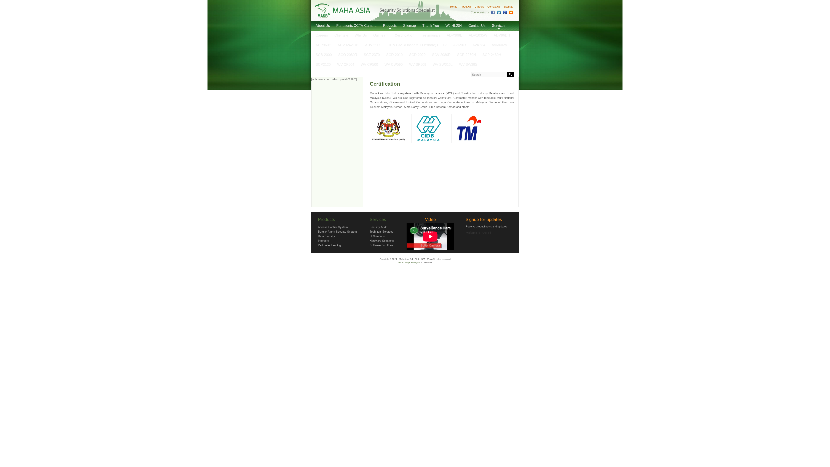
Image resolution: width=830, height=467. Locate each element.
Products (390, 25)
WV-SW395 (468, 64)
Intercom (323, 240)
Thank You (430, 25)
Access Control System (333, 227)
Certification (405, 35)
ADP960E (323, 45)
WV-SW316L (443, 64)
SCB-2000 (324, 55)
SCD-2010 (394, 55)
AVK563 (459, 45)
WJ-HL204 (453, 25)
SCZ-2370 (372, 55)
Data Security (326, 236)
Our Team (380, 35)
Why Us (361, 35)
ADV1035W (478, 35)
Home (453, 6)
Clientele (341, 35)
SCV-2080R (441, 55)
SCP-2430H (491, 55)
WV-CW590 (394, 64)
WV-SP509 (417, 64)
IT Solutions (377, 236)
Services (498, 25)
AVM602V (499, 45)
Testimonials (430, 35)
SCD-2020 (417, 55)
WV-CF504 (345, 64)
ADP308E (454, 35)
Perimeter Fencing (329, 245)
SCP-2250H (466, 55)
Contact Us (493, 6)
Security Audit (378, 227)
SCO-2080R (347, 55)
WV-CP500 (369, 64)
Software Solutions (381, 245)
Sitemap (508, 6)
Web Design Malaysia (409, 262)
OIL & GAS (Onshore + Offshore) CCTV (417, 45)
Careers (479, 6)
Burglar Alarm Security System (337, 231)
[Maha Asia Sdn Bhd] (342, 16)
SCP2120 (323, 64)
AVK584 (478, 45)
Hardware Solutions (382, 240)
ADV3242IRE (348, 45)
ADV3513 (372, 45)
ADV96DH (502, 35)
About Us (466, 6)
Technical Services (381, 231)
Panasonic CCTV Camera (356, 25)
